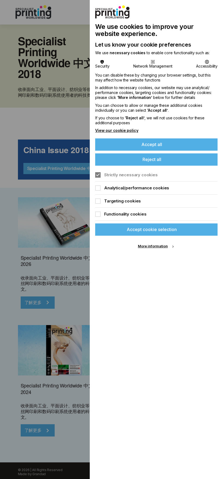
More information (153, 246)
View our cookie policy (116, 130)
